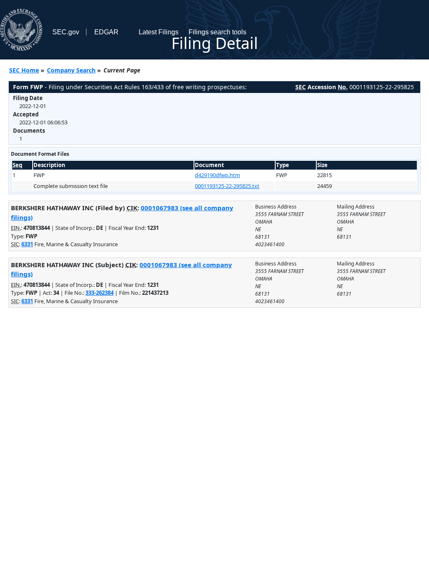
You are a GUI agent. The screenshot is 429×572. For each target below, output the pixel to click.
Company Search (71, 70)
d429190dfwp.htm (217, 175)
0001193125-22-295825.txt (227, 186)
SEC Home (24, 70)
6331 (27, 244)
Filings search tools (217, 32)
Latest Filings (158, 32)
